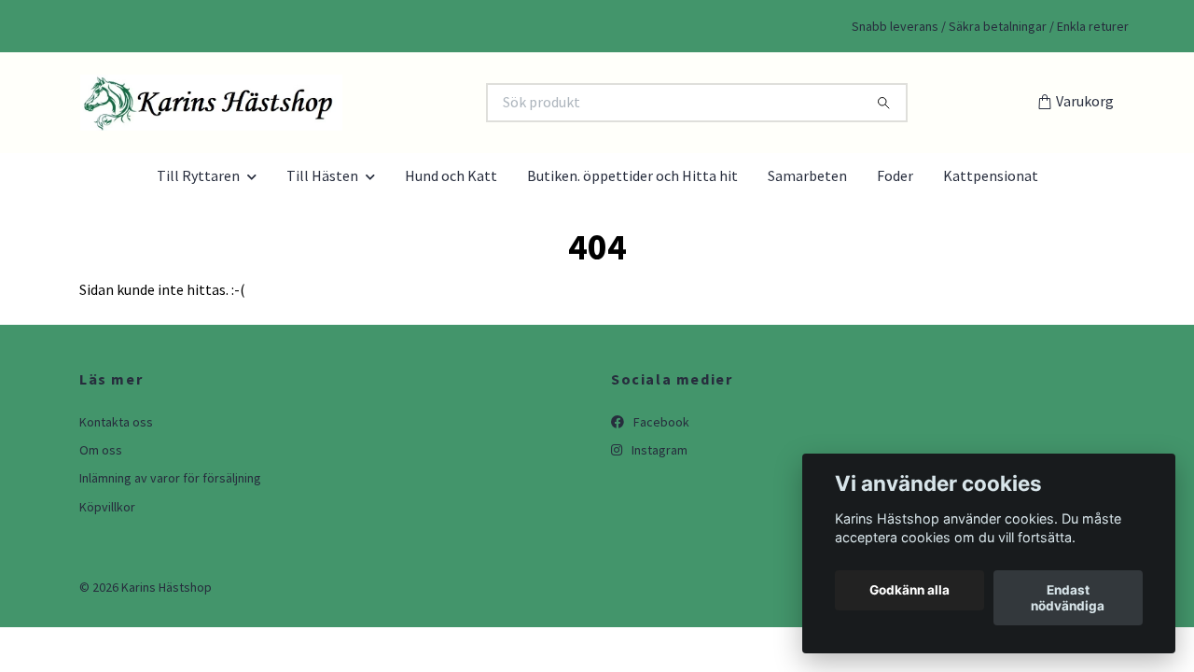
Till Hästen (322, 175)
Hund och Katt (451, 175)
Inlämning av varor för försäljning (170, 477)
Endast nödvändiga (1067, 598)
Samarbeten (807, 175)
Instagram (658, 449)
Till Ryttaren (198, 175)
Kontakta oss (116, 421)
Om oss (100, 449)
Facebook (660, 421)
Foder (895, 175)
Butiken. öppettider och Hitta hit (632, 175)
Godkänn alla (909, 590)
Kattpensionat (990, 175)
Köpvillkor (107, 506)
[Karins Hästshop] (334, 103)
